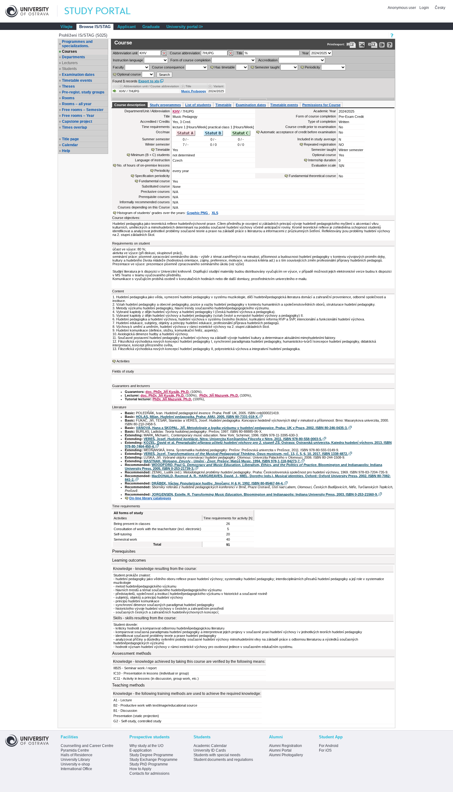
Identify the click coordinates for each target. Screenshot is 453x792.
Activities (123, 361)
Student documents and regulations (223, 759)
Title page (70, 139)
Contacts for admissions (149, 773)
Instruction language (128, 60)
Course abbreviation (185, 53)
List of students (198, 105)
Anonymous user (402, 8)
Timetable (223, 105)
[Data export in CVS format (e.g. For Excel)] (372, 45)
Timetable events (77, 80)
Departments (73, 57)
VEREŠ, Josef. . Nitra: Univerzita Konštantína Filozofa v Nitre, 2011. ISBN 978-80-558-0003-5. (233, 439)
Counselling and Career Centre (87, 746)
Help (66, 151)
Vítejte (66, 26)
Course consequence (168, 67)
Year (305, 53)
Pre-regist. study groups (83, 92)
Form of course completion (190, 60)
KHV (176, 111)
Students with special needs (217, 755)
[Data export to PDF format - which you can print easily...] (351, 45)
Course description (129, 105)
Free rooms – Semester (83, 110)
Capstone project (77, 121)
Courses (69, 51)
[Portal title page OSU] (103, 11)
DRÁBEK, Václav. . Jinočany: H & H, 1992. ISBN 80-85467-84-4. (218, 483)
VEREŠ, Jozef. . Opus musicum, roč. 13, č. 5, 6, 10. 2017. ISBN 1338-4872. (246, 454)
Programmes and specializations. (77, 43)
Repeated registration (320, 144)
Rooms (68, 98)
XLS (215, 213)
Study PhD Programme (148, 764)
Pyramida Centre (75, 750)
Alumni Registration (285, 746)
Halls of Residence (76, 755)
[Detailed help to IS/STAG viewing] (389, 45)
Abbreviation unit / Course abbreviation (151, 86)
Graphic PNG (198, 213)
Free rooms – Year (78, 115)
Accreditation (268, 60)
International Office (76, 769)
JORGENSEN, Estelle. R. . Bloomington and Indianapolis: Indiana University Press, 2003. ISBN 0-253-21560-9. (265, 494)
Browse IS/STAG (95, 26)
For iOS (325, 750)
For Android (328, 746)
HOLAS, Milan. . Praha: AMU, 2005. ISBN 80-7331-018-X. (197, 417)
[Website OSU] (31, 11)
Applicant (126, 26)
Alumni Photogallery (286, 755)
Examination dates (78, 74)
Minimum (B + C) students (150, 155)
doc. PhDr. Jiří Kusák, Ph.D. (167, 392)
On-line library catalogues (150, 498)
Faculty (118, 67)
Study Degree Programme (151, 755)
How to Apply (140, 769)
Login (424, 8)
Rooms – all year (77, 104)
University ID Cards (210, 750)
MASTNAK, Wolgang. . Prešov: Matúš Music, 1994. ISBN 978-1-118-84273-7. (222, 461)
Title (239, 53)
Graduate (151, 26)
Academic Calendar (210, 746)
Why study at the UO (146, 746)
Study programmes (165, 105)
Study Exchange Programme (153, 759)
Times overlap (74, 127)
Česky (440, 8)
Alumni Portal (280, 750)
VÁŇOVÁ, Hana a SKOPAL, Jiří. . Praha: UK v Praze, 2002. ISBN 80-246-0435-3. (242, 428)
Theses (68, 86)
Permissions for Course (321, 105)
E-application (140, 750)
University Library (75, 759)
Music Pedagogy (193, 91)
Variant (218, 86)
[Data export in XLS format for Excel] (362, 45)
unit (125, 53)
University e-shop (75, 764)
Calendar (70, 145)
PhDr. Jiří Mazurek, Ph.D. (219, 395)
